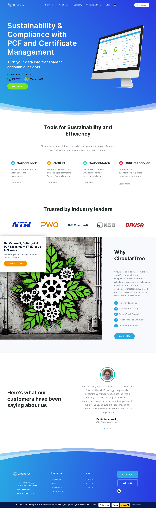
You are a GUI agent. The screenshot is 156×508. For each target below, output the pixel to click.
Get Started (17, 86)
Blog (108, 5)
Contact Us (141, 5)
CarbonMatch (99, 163)
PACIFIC (59, 163)
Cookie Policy (90, 487)
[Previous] (73, 401)
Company (78, 5)
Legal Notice (90, 479)
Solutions (63, 5)
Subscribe (127, 483)
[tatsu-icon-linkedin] (119, 491)
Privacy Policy (90, 483)
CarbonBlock (27, 163)
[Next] (141, 401)
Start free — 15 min (15, 264)
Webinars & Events (94, 5)
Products (49, 5)
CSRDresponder (137, 163)
